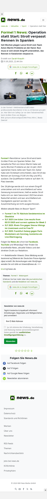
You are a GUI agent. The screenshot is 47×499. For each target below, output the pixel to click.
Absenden (10, 341)
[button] (23, 67)
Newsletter (9, 435)
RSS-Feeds (8, 443)
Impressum (9, 408)
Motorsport (23, 275)
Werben (7, 426)
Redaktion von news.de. (28, 282)
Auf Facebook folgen (16, 363)
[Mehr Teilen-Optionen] (32, 73)
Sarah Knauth (18, 58)
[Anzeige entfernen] (45, 490)
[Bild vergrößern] (45, 80)
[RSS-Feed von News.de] (31, 488)
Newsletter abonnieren (17, 378)
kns (2, 269)
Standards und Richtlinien (15, 418)
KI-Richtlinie (9, 466)
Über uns (8, 431)
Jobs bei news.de (11, 461)
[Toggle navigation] (43, 20)
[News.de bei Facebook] (23, 488)
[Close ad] (2, 14)
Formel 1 (14, 275)
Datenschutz (9, 413)
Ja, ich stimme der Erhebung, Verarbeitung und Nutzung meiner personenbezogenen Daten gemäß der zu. (23, 331)
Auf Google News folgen (18, 373)
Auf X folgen (12, 368)
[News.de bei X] (27, 488)
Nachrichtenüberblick (14, 453)
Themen (7, 448)
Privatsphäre (10, 470)
